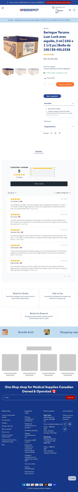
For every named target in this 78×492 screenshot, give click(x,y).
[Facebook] (65, 424)
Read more (47, 121)
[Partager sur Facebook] (51, 133)
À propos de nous (7, 426)
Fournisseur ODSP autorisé (30, 441)
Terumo (46, 28)
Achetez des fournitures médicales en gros (9, 440)
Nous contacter (7, 429)
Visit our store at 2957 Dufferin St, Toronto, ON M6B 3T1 (27, 2)
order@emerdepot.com (55, 424)
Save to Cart (51, 78)
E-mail (6, 397)
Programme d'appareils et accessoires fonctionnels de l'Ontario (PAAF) (30, 448)
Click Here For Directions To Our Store (58, 2)
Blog (3, 444)
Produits (4, 423)
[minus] (45, 84)
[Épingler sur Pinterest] (60, 133)
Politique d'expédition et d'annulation (29, 419)
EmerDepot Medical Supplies (41, 488)
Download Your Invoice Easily (29, 472)
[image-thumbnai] (8, 71)
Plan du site (5, 432)
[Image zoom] (20, 46)
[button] (65, 84)
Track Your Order (30, 464)
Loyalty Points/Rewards (29, 467)
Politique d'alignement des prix (30, 435)
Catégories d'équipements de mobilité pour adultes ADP (31, 458)
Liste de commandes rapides (8, 416)
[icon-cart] (74, 10)
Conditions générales (31, 430)
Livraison (47, 68)
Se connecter (6, 420)
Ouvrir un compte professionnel (7, 436)
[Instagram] (70, 424)
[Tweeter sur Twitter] (55, 133)
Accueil (10, 20)
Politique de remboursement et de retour (30, 425)
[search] (70, 10)
